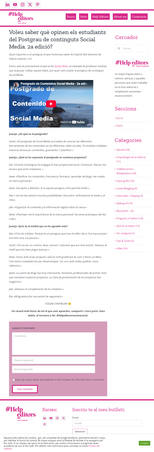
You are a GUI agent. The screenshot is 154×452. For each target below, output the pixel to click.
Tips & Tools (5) (125, 241)
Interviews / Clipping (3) (130, 195)
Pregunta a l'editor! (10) (130, 218)
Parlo (120, 125)
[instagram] (23, 5)
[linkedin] (8, 5)
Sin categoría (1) (126, 233)
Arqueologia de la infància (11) (131, 159)
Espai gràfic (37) (125, 181)
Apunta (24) (123, 149)
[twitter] (30, 5)
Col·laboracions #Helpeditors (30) (126, 171)
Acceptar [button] (144, 443)
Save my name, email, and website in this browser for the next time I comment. (59, 379)
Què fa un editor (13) (128, 226)
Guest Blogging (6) (127, 188)
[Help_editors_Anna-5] (20, 406)
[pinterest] (38, 5)
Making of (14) (124, 203)
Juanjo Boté (61, 66)
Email (75, 417)
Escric (120, 118)
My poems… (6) (125, 211)
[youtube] (15, 5)
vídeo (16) (122, 248)
